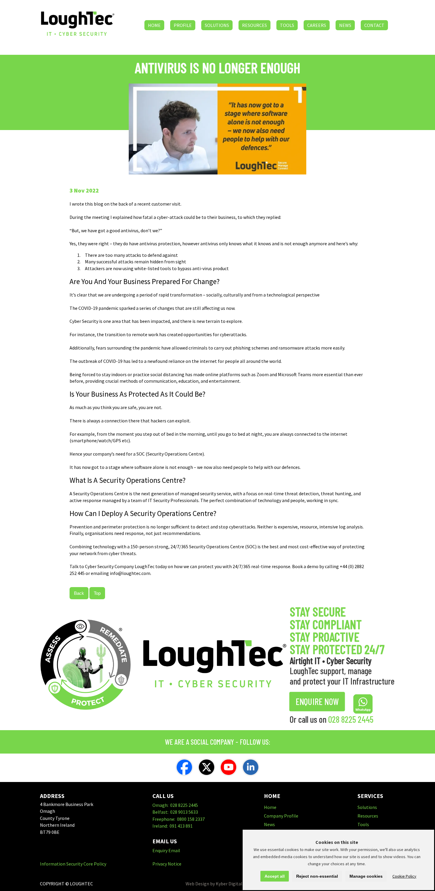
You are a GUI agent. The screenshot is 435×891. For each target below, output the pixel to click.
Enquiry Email (166, 850)
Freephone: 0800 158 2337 (178, 819)
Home (154, 25)
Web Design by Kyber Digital (214, 883)
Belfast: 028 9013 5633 (175, 812)
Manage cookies (366, 876)
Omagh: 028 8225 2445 (175, 805)
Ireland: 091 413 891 (172, 826)
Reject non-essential (317, 876)
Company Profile (281, 816)
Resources (254, 25)
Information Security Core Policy (73, 864)
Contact (374, 25)
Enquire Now (317, 701)
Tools (287, 25)
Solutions (217, 25)
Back (79, 593)
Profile (183, 25)
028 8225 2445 (350, 719)
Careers (316, 25)
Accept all (275, 876)
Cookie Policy (404, 876)
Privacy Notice (166, 864)
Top (97, 593)
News (345, 25)
